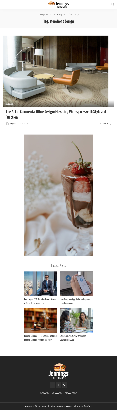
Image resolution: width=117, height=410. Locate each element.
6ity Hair (13, 124)
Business (9, 104)
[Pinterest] (64, 385)
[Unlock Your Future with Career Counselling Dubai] (76, 320)
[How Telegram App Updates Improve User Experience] (76, 283)
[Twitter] (58, 385)
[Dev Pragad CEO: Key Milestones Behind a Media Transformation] (40, 283)
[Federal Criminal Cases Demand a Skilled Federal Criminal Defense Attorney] (40, 320)
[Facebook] (52, 385)
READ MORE (104, 124)
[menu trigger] (6, 4)
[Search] (112, 4)
